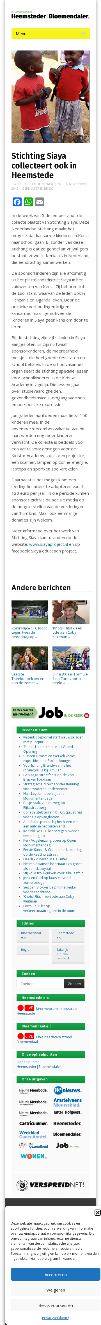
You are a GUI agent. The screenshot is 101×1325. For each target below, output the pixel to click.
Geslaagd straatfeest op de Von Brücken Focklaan (48, 777)
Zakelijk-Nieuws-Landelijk (63, 953)
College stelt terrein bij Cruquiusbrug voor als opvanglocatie (52, 814)
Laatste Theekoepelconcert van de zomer (28, 678)
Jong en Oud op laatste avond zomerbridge (47, 880)
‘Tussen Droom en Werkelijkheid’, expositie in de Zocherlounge (49, 758)
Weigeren (55, 1290)
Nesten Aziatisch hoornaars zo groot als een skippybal (52, 866)
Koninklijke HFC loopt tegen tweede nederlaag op (29, 632)
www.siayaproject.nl (48, 544)
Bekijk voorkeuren (55, 1305)
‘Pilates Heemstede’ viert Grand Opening (48, 749)
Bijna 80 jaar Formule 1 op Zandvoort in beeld (70, 678)
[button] (97, 1212)
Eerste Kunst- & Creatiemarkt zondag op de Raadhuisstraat (52, 852)
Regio (49, 188)
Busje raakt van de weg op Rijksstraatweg (44, 805)
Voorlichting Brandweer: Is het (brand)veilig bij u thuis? (47, 768)
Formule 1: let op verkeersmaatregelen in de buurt (49, 908)
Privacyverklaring (55, 1318)
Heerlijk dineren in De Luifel (45, 859)
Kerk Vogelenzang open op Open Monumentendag (49, 843)
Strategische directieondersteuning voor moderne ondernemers (51, 786)
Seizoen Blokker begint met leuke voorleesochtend (49, 889)
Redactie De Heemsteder (41, 184)
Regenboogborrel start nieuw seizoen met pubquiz (53, 739)
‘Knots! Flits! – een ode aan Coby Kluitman (67, 632)
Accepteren (56, 1274)
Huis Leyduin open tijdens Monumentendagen (43, 796)
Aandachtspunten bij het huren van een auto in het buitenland (51, 824)
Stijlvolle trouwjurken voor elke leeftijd (53, 873)
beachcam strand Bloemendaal (44, 1039)
